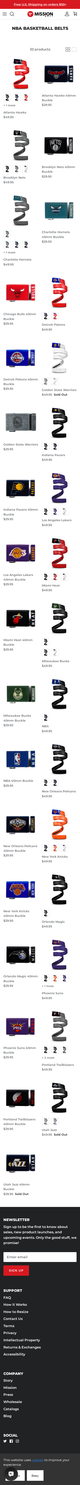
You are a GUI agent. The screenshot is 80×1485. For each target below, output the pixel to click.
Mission (10, 1388)
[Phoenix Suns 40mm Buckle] (20, 1026)
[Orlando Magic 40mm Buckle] (20, 954)
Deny (35, 1475)
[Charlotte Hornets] (20, 210)
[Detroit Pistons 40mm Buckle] (20, 357)
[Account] (66, 14)
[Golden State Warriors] (59, 357)
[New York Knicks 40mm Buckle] (20, 889)
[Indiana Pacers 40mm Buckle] (20, 488)
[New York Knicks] (59, 824)
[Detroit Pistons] (59, 292)
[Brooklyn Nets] (20, 145)
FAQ (7, 1298)
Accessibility (14, 1354)
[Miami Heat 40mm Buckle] (20, 618)
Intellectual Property (21, 1340)
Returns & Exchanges (22, 1347)
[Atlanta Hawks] (20, 73)
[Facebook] (11, 1441)
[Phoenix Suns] (59, 954)
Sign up (16, 1270)
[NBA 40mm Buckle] (20, 759)
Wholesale (12, 1402)
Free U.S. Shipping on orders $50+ (40, 4)
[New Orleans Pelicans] (59, 759)
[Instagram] (17, 1441)
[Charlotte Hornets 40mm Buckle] (59, 210)
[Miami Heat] (59, 553)
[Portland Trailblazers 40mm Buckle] (20, 1097)
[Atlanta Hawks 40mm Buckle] (59, 73)
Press (8, 1395)
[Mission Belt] (40, 14)
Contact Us (13, 1319)
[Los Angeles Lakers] (59, 488)
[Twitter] (5, 1441)
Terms (8, 1326)
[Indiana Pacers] (59, 422)
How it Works (15, 1305)
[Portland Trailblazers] (59, 1026)
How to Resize (15, 1312)
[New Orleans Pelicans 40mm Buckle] (20, 824)
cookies (38, 1460)
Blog (7, 1416)
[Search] (14, 14)
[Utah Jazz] (59, 1097)
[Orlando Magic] (59, 889)
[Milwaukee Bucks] (59, 618)
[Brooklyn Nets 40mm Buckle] (59, 145)
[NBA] (59, 694)
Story (8, 1380)
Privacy (9, 1333)
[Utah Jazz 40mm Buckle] (20, 1163)
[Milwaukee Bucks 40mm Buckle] (20, 694)
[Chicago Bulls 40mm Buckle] (20, 292)
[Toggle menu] (4, 14)
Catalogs (11, 1409)
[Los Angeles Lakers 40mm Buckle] (20, 553)
